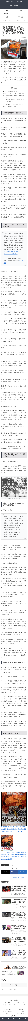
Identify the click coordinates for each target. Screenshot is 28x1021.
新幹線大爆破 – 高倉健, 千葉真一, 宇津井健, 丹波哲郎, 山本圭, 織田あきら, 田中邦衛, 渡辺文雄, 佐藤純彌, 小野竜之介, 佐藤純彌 (13, 829)
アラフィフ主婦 (20, 1002)
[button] (25, 516)
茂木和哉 (21, 1009)
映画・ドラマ (6, 865)
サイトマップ (20, 1013)
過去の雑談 (7, 1002)
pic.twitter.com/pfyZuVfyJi (11, 254)
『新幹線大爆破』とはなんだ (11, 91)
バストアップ (20, 1011)
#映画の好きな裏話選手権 (11, 251)
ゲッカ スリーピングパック (20, 1005)
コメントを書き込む (14, 985)
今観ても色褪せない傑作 (10, 106)
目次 (12, 88)
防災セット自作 (7, 1004)
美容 (7, 1013)
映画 (12, 865)
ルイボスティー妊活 (7, 1011)
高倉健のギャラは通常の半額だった (14, 104)
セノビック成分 (7, 1009)
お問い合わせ (14, 1016)
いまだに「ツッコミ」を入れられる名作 (14, 93)
